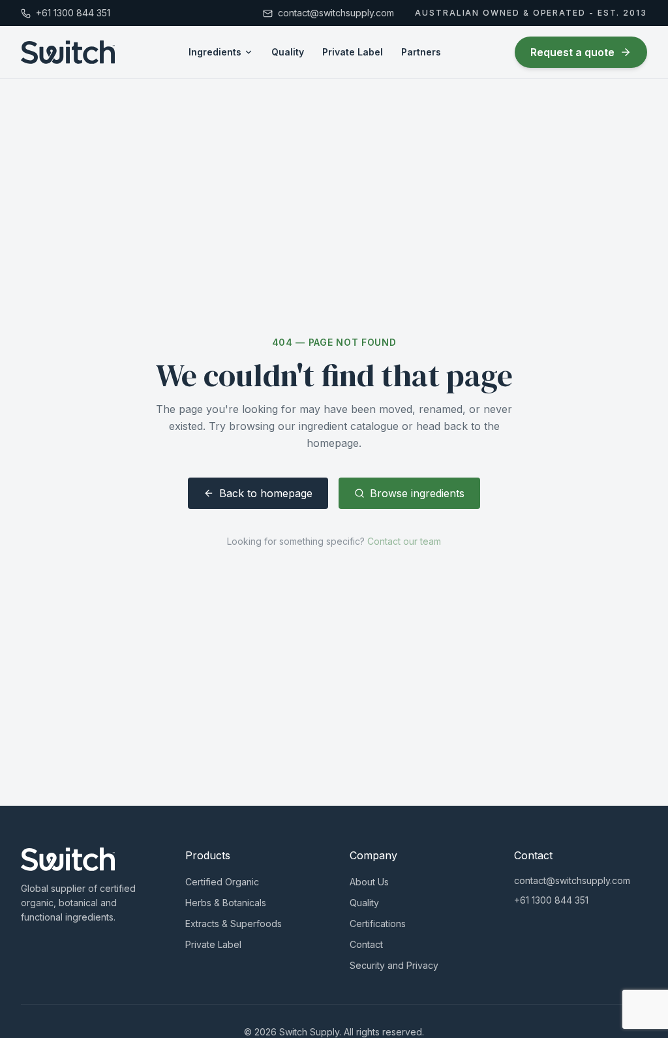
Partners (421, 51)
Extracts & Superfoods (233, 923)
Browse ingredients (417, 493)
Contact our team (404, 541)
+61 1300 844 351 (551, 900)
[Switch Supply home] (68, 52)
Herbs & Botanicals (225, 902)
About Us (369, 881)
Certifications (378, 923)
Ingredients (215, 51)
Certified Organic (222, 881)
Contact (366, 944)
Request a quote (572, 52)
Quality (287, 51)
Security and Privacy (394, 965)
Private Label (352, 51)
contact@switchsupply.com (572, 880)
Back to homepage (265, 493)
